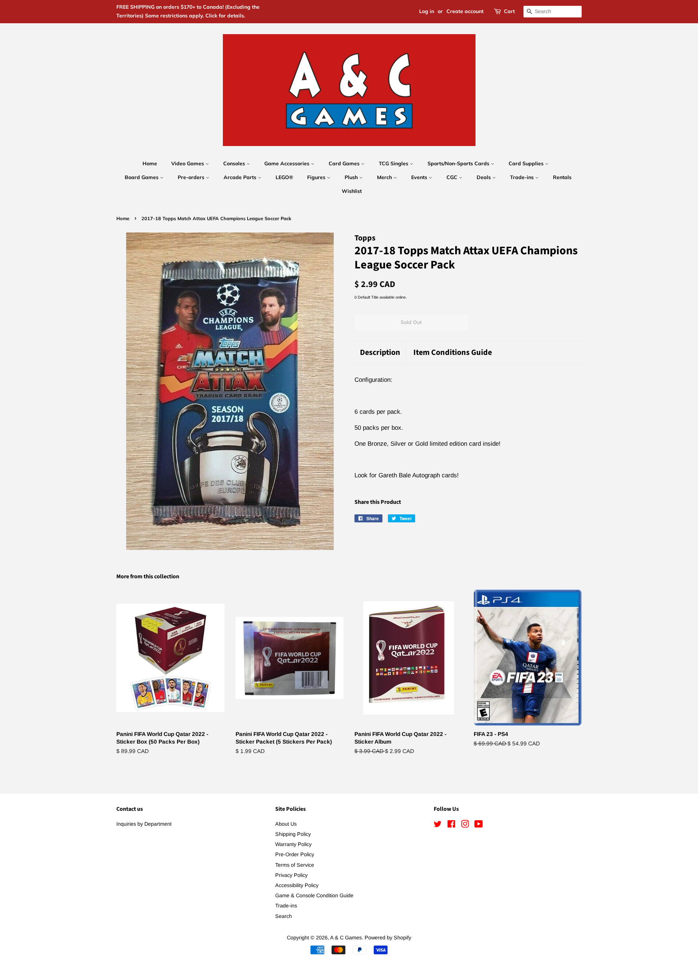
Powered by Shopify (388, 937)
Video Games (188, 163)
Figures (317, 177)
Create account (465, 11)
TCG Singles (394, 163)
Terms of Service (294, 865)
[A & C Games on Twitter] (438, 825)
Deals (484, 177)
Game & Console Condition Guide (314, 895)
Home (150, 163)
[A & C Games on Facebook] (451, 825)
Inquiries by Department (144, 824)
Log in (426, 11)
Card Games (345, 163)
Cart (509, 11)
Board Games (142, 177)
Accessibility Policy (296, 885)
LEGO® (284, 177)
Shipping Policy (293, 834)
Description (380, 352)
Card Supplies (527, 163)
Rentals (562, 177)
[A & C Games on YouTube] (478, 825)
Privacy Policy (291, 875)
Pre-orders (192, 177)
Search (283, 916)
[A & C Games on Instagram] (465, 825)
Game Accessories (287, 163)
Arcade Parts (241, 177)
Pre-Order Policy (294, 854)
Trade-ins (522, 177)
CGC (452, 177)
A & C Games (346, 937)
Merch (385, 177)
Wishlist (352, 191)
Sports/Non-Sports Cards (459, 163)
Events (420, 177)
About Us (286, 824)
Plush (352, 177)
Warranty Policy (293, 844)
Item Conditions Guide (452, 352)
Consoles (234, 163)
